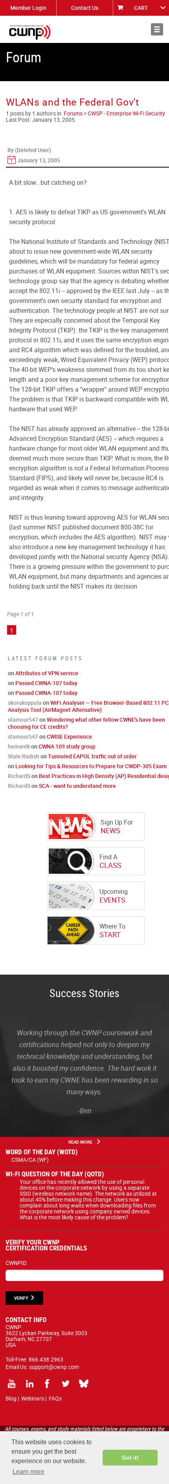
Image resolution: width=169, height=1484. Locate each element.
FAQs (55, 1398)
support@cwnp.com (54, 1367)
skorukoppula (25, 702)
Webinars (32, 1398)
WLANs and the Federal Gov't (72, 101)
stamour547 (23, 719)
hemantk (19, 746)
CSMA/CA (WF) (30, 1159)
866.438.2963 (46, 1359)
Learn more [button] (28, 1471)
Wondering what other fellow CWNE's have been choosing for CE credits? (86, 723)
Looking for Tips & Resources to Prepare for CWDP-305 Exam (91, 766)
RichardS (19, 776)
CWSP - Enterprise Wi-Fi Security (126, 113)
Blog (11, 1398)
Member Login (28, 7)
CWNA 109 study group (67, 746)
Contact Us (84, 7)
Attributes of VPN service (46, 673)
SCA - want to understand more (77, 785)
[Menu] (157, 29)
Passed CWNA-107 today (46, 683)
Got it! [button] (130, 1457)
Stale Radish (23, 756)
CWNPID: (17, 1263)
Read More (80, 1142)
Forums (73, 113)
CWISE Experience (69, 736)
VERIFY (21, 1298)
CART (141, 7)
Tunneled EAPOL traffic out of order (92, 756)
